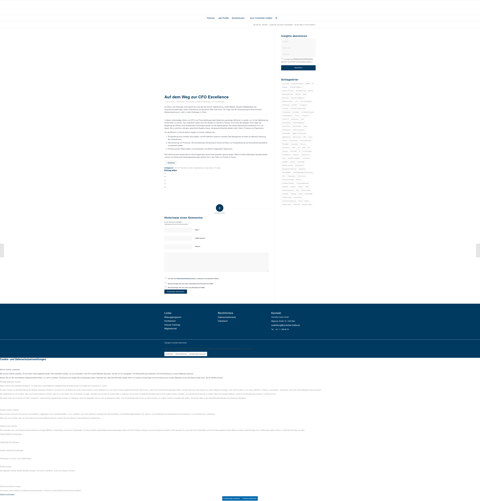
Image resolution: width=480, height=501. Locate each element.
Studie (300, 194)
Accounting (285, 83)
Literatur (292, 162)
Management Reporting (289, 169)
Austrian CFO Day (288, 91)
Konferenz (296, 155)
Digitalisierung (199, 168)
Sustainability (308, 194)
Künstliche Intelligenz (294, 158)
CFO (175, 168)
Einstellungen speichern (232, 498)
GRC (293, 147)
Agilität (308, 83)
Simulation (285, 194)
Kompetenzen (286, 155)
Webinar (306, 201)
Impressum (223, 320)
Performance (302, 176)
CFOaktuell (285, 105)
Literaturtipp (300, 162)
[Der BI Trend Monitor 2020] (2, 250)
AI (312, 83)
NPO (283, 176)
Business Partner (287, 101)
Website (197, 246)
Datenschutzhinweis (183, 278)
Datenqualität (286, 133)
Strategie (293, 194)
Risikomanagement (288, 190)
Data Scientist (297, 126)
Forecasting (294, 144)
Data (302, 119)
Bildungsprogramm (172, 317)
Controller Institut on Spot (298, 108)
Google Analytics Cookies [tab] (9, 410)
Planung (298, 179)
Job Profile (293, 151)
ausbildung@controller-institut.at (285, 325)
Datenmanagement (298, 130)
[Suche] (275, 18)
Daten (192, 168)
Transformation (286, 197)
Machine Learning (287, 165)
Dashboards (294, 119)
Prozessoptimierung (302, 183)
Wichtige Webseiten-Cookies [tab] (10, 382)
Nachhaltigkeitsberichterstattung (303, 172)
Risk (297, 190)
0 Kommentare (180, 102)
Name (197, 229)
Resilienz (293, 187)
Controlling (295, 112)
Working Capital (307, 204)
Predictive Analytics (288, 183)
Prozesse (217, 168)
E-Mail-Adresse (200, 238)
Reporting (285, 187)
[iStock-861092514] (216, 63)
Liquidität (285, 162)
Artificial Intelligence (296, 87)
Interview (285, 151)
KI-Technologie (307, 151)
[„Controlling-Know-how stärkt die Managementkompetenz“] (478, 250)
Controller (285, 108)
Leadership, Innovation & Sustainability (199, 102)
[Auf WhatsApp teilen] (167, 180)
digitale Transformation (299, 133)
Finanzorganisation (305, 140)
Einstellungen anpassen (197, 354)
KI (299, 151)
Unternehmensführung (289, 201)
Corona (297, 115)
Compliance (303, 105)
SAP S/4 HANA (305, 190)
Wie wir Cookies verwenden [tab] (10, 369)
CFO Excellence (183, 168)
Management (299, 165)
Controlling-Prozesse (307, 112)
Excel (310, 137)
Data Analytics (286, 123)
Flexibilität (285, 144)
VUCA (300, 201)
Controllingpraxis (287, 115)
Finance (284, 140)
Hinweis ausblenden (249, 498)
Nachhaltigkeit (286, 172)
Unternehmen (298, 197)
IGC (309, 147)
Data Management (298, 123)
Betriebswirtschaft (287, 94)
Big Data (298, 94)
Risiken (300, 187)
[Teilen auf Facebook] (167, 173)
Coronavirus (305, 115)
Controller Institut (219, 102)
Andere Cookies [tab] (6, 466)
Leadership (306, 158)
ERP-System (297, 137)
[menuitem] (209, 18)
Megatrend (302, 169)
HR (299, 147)
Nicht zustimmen (181, 354)
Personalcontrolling (288, 179)
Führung (302, 144)
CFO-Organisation (306, 101)
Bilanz (305, 94)
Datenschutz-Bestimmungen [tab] (10, 486)
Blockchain (285, 98)
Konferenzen (305, 155)
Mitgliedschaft (170, 328)
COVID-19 (285, 119)
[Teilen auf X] (167, 176)
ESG (304, 137)
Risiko (307, 187)
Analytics (285, 87)
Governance (286, 147)
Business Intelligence (297, 98)
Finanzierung (293, 140)
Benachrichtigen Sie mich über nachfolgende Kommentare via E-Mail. (191, 284)
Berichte (310, 91)
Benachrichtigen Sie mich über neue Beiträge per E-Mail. (186, 287)
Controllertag (286, 112)
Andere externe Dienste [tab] (8, 426)
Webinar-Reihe (286, 204)
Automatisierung (301, 91)
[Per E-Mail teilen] (167, 187)
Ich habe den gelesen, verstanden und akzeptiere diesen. (193, 278)
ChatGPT (294, 105)
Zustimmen (169, 354)
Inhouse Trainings (172, 324)
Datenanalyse (286, 130)
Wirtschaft (297, 204)
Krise (283, 158)
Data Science (286, 126)
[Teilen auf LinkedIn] (167, 184)
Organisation (209, 168)
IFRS (303, 147)
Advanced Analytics (297, 83)
